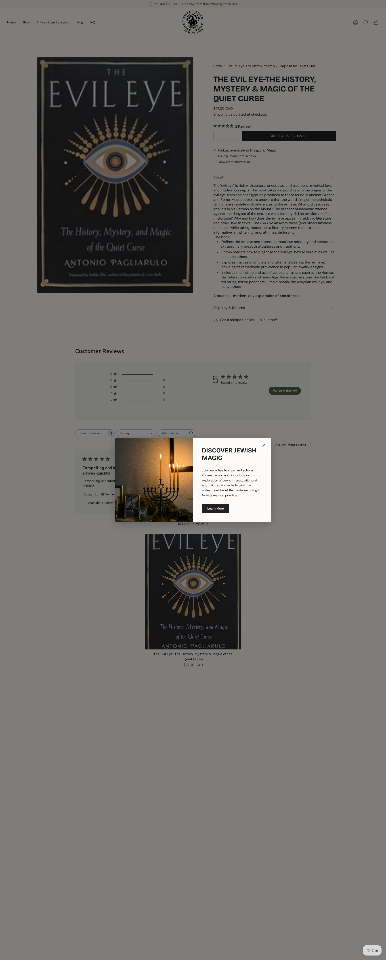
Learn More (215, 508)
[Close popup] (264, 445)
